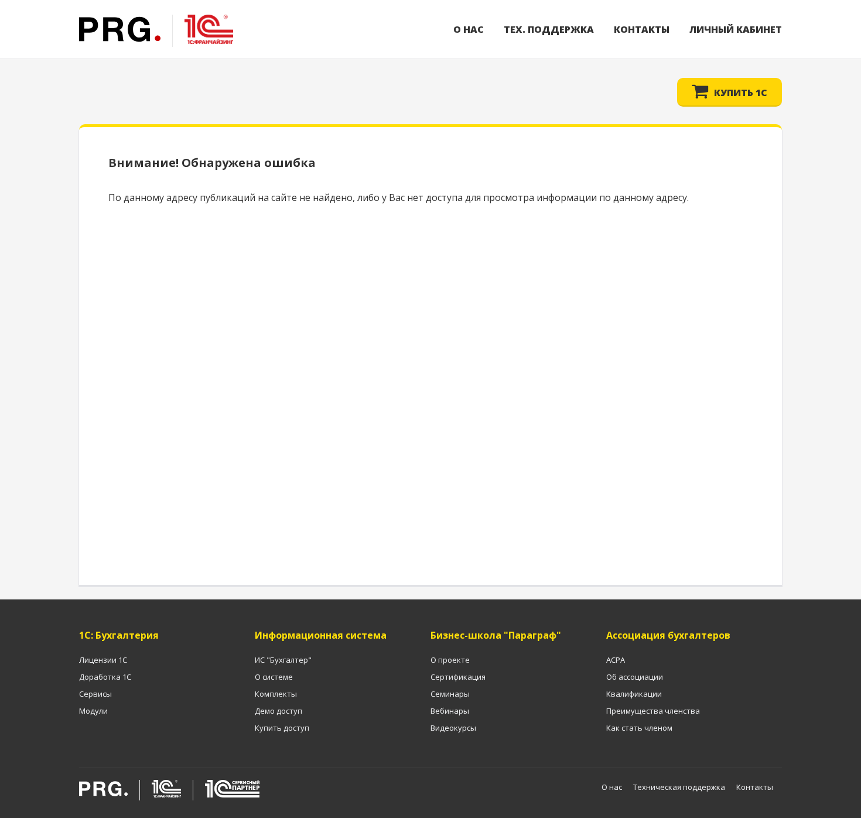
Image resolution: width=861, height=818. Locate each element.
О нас (468, 29)
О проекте (450, 660)
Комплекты (276, 694)
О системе (274, 677)
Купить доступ (282, 727)
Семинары (450, 694)
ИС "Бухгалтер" (283, 660)
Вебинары (449, 710)
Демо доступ (278, 710)
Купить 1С (740, 92)
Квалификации (634, 694)
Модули (93, 710)
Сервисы (95, 694)
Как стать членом (639, 727)
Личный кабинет (735, 29)
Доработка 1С (105, 677)
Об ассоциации (634, 677)
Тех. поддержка (549, 29)
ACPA (615, 660)
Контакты (641, 29)
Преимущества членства (653, 710)
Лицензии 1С (103, 660)
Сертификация (458, 677)
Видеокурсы (453, 727)
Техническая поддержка (679, 787)
